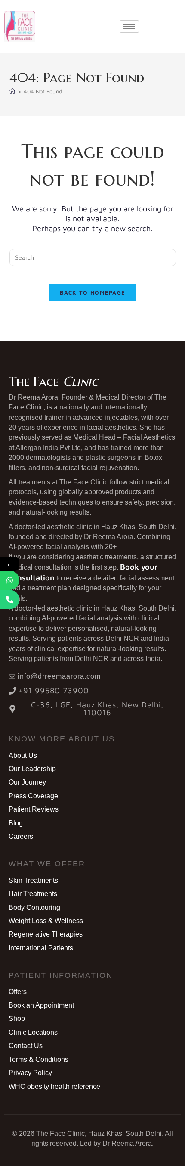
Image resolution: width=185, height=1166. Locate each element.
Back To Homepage (93, 292)
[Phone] (9, 599)
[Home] (12, 91)
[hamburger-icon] (129, 26)
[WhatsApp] (9, 580)
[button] (62, 739)
